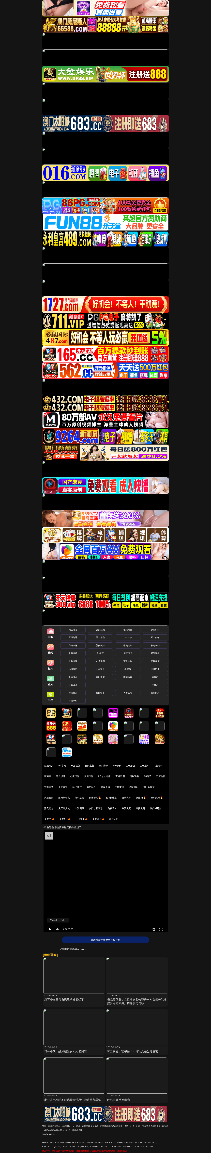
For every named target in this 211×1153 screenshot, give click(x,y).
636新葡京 (111, 797)
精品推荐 (73, 629)
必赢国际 (74, 776)
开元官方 (49, 808)
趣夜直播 (105, 786)
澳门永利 (103, 765)
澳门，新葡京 (96, 808)
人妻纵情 (127, 692)
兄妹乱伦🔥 (81, 819)
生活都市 (73, 692)
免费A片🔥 (65, 819)
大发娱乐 (49, 797)
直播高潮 (120, 776)
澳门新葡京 (149, 786)
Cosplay (128, 637)
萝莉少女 (155, 629)
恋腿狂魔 (155, 661)
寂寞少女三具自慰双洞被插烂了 (64, 999)
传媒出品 (73, 684)
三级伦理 (73, 637)
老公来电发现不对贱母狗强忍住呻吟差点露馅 (72, 1100)
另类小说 (73, 700)
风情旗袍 (73, 668)
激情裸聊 (126, 797)
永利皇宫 (79, 797)
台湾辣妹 (73, 645)
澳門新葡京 (64, 797)
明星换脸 (100, 668)
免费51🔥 (141, 797)
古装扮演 (73, 661)
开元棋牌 (75, 765)
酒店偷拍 (161, 776)
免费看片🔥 (95, 797)
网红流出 (127, 653)
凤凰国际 (89, 776)
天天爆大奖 (64, 808)
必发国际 (133, 786)
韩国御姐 (100, 645)
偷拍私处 (91, 786)
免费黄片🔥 (98, 819)
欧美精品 (127, 629)
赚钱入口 (114, 819)
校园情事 (100, 692)
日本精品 (100, 637)
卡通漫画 (73, 677)
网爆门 (155, 677)
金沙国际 (79, 808)
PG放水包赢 (104, 776)
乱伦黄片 (77, 786)
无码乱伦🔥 (157, 797)
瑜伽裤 (127, 668)
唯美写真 (127, 677)
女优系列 (100, 661)
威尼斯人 (49, 765)
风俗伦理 (155, 692)
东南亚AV (155, 645)
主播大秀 (49, 786)
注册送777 (145, 765)
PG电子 (117, 765)
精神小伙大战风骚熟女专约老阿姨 (65, 1051)
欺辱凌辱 (73, 653)
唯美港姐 (127, 645)
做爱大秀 (126, 808)
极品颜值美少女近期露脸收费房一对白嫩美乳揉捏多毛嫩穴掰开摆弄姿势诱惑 (137, 1001)
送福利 (158, 765)
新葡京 (47, 776)
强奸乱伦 (100, 629)
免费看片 (112, 808)
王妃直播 (63, 786)
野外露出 (155, 653)
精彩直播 (134, 776)
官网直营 (89, 765)
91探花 (100, 653)
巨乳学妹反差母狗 (118, 1100)
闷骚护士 (155, 668)
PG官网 (62, 765)
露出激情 (100, 677)
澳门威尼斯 (156, 808)
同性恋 (155, 684)
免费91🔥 (49, 819)
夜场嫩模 (119, 786)
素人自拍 (155, 637)
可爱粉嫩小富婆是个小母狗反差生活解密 (132, 1051)
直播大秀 (140, 808)
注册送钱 (130, 765)
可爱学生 (127, 661)
